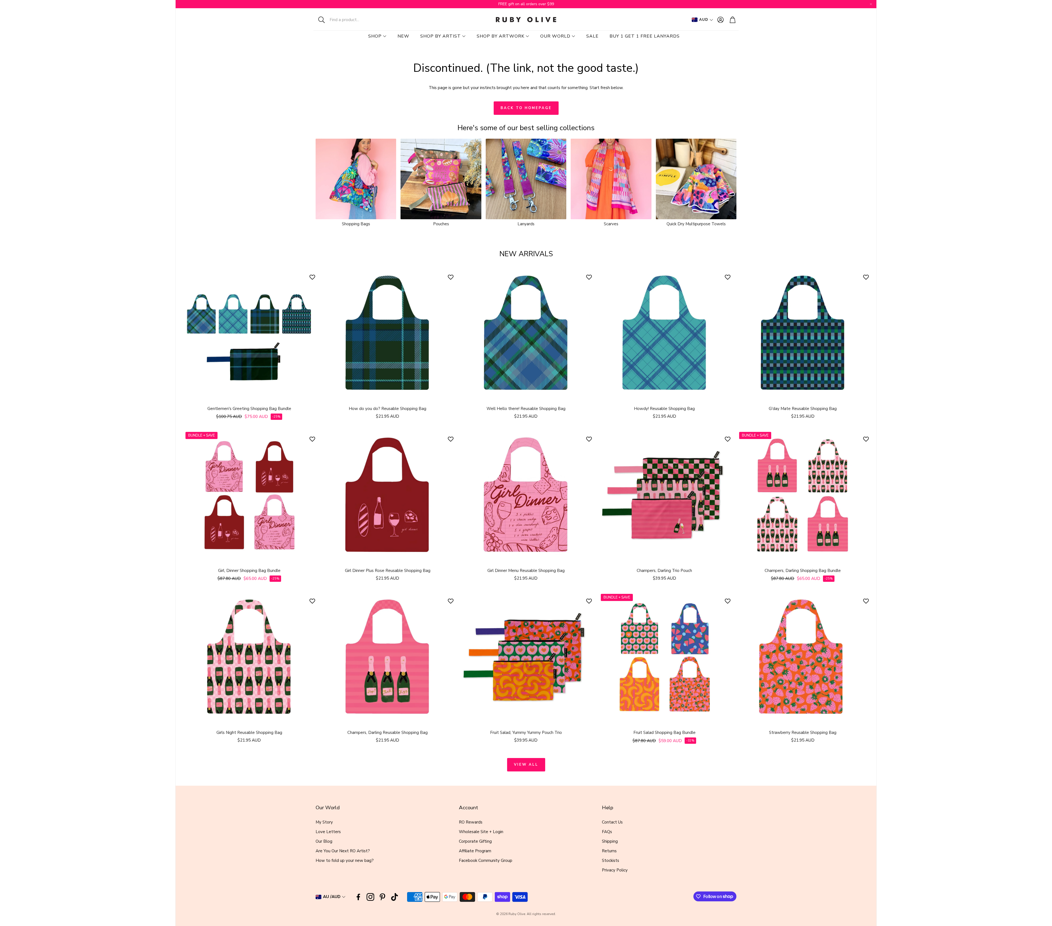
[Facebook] (358, 897)
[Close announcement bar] (871, 4)
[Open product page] (356, 179)
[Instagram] (370, 897)
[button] (349, 19)
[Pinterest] (382, 897)
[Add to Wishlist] (313, 277)
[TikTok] (394, 897)
